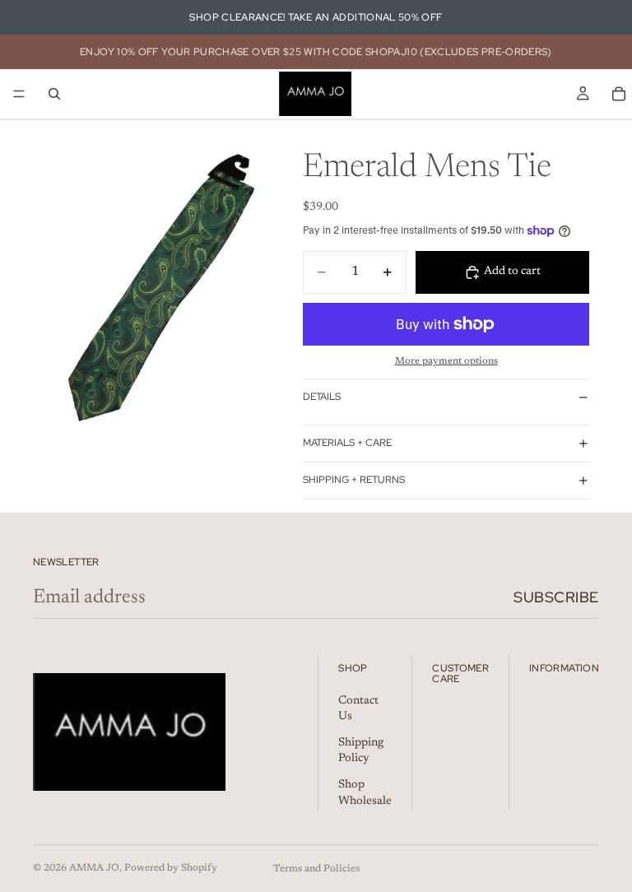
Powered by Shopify (170, 868)
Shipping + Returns (354, 479)
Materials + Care (347, 442)
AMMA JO (94, 868)
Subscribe (556, 597)
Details (322, 396)
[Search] (54, 94)
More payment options (446, 361)
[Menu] (19, 94)
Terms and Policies (316, 869)
